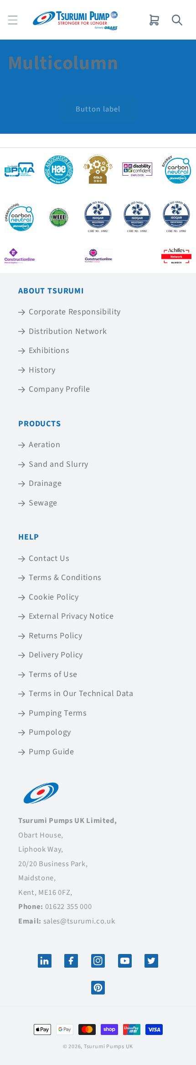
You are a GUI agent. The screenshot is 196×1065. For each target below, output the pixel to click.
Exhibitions (49, 350)
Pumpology (50, 732)
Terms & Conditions (65, 577)
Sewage (43, 503)
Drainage (45, 483)
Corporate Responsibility (75, 312)
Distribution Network (68, 331)
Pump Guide (51, 751)
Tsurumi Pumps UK (108, 1046)
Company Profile (59, 389)
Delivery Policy (56, 655)
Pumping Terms (58, 713)
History (42, 370)
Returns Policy (55, 635)
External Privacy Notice (71, 616)
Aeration (44, 444)
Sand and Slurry (58, 464)
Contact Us (49, 558)
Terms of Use (53, 674)
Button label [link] (98, 109)
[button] (12, 20)
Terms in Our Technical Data (81, 693)
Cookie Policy (54, 597)
